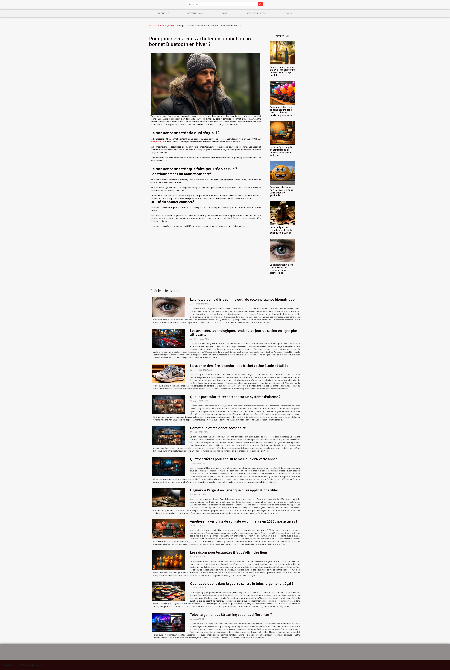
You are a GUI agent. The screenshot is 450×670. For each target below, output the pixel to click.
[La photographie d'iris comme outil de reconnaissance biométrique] (282, 250)
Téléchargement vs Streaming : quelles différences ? (231, 614)
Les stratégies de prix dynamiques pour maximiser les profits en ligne (281, 151)
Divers (288, 13)
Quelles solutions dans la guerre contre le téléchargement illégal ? (241, 583)
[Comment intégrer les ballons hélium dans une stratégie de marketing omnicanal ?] (282, 92)
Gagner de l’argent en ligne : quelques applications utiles (234, 490)
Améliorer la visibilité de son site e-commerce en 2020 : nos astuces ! (243, 521)
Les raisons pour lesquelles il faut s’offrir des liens (229, 552)
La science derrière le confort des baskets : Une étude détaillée (239, 365)
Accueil (152, 25)
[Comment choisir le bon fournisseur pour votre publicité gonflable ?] (282, 172)
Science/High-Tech (257, 13)
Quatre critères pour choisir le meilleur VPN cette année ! (235, 458)
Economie (163, 13)
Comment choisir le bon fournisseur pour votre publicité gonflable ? (281, 191)
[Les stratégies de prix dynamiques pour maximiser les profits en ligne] (282, 132)
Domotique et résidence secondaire (218, 427)
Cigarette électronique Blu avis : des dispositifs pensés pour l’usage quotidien (282, 71)
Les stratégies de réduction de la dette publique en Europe (281, 230)
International (195, 13)
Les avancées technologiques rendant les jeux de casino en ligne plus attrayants (244, 332)
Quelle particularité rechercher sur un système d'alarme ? (235, 396)
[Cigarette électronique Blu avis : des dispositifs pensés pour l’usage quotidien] (282, 52)
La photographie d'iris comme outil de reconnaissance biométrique (281, 268)
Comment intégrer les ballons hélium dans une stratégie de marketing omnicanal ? (282, 111)
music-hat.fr (155, 141)
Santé (225, 13)
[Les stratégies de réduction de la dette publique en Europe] (282, 213)
